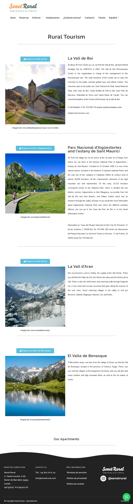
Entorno (36, 17)
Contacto (89, 17)
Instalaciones (52, 17)
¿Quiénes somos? (72, 17)
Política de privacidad (76, 478)
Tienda (101, 17)
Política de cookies (75, 484)
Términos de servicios (76, 472)
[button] (126, 497)
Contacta (125, 501)
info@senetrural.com (45, 478)
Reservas (24, 17)
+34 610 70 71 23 (47, 472)
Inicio (13, 17)
